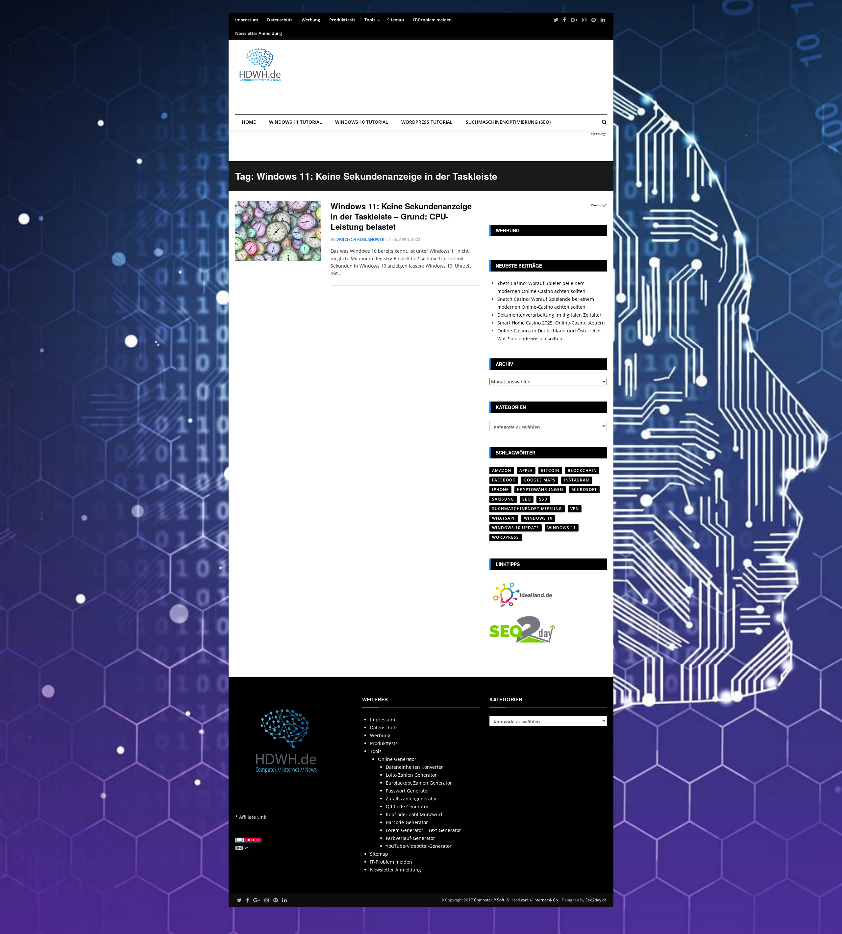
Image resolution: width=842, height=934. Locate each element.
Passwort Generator (407, 791)
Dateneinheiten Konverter (414, 767)
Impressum (246, 20)
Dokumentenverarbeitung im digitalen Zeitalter (549, 315)
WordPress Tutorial (427, 122)
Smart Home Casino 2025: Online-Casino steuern (551, 323)
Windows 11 (561, 528)
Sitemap (395, 20)
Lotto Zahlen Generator (411, 775)
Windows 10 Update (515, 528)
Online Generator (397, 759)
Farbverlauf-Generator (410, 838)
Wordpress (505, 537)
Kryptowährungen (540, 489)
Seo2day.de (596, 900)
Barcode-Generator (407, 822)
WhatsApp (504, 518)
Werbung (311, 20)
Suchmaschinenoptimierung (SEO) (508, 122)
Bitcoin (550, 470)
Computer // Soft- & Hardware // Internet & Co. (516, 900)
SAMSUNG (503, 499)
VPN (574, 508)
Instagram (577, 480)
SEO (526, 499)
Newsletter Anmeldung (258, 33)
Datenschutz (279, 20)
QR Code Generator (407, 806)
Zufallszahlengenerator (411, 798)
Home (249, 122)
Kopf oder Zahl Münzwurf (414, 814)
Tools (369, 20)
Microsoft (584, 489)
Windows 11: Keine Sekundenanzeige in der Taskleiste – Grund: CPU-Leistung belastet (401, 216)
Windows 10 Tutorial (361, 122)
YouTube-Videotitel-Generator (419, 846)
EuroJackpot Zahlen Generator (419, 783)
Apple (526, 470)
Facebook (503, 480)
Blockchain (582, 470)
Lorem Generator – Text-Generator (423, 830)
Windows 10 (538, 518)
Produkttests (342, 20)
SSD (543, 499)
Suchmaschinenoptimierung (527, 508)
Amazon (501, 470)
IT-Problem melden (432, 20)
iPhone (500, 489)
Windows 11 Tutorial (295, 122)
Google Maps (540, 480)
